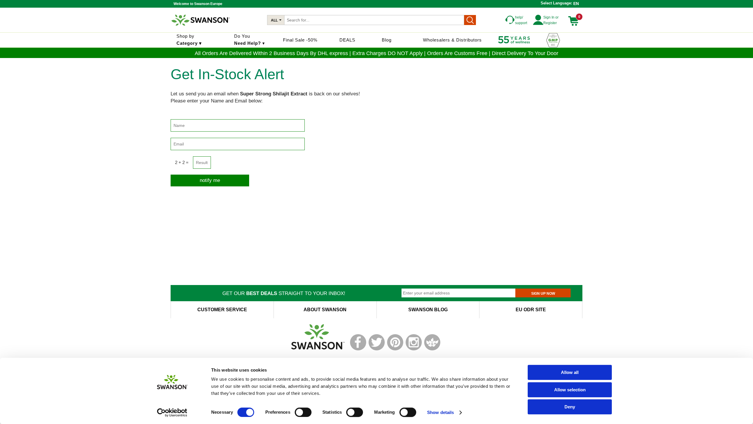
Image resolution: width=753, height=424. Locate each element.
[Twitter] (377, 349)
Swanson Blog (428, 309)
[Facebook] (358, 349)
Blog (387, 39)
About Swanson (325, 309)
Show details (440, 412)
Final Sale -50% (300, 39)
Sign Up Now (543, 294)
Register (550, 23)
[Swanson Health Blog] (432, 349)
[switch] (303, 412)
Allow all (570, 372)
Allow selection (570, 389)
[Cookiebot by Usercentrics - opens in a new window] (172, 412)
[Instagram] (414, 349)
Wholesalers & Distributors (452, 39)
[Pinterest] (395, 349)
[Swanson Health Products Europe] (201, 28)
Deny (569, 406)
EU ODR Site (531, 309)
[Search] (470, 20)
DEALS (347, 39)
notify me (210, 180)
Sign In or (551, 17)
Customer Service (222, 309)
